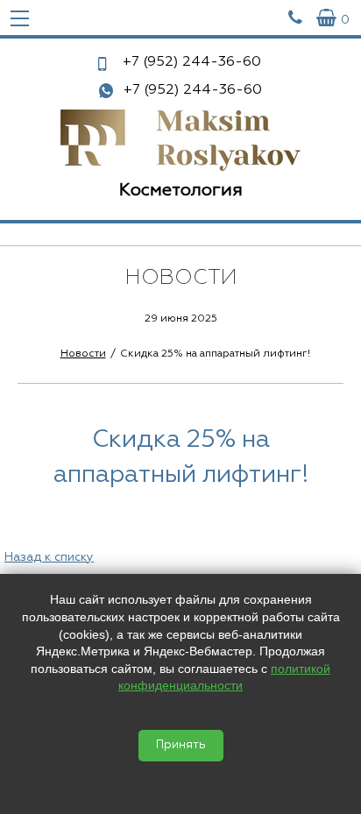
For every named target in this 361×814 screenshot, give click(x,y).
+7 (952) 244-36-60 (193, 90)
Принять (181, 745)
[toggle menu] (19, 17)
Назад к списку (49, 557)
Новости (83, 354)
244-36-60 (192, 62)
